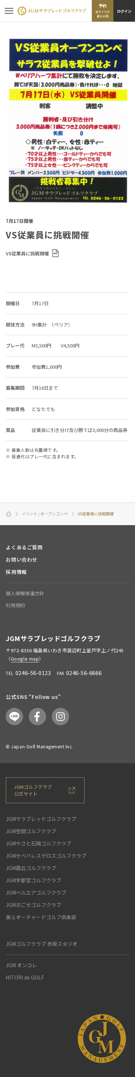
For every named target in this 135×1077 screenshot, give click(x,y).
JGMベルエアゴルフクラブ (36, 892)
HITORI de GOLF (25, 977)
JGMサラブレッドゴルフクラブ (41, 818)
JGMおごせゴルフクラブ (33, 904)
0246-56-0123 (33, 672)
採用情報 (16, 571)
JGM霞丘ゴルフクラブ (31, 867)
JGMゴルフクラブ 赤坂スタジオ (41, 943)
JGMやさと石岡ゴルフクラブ (38, 843)
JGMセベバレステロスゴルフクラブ (46, 855)
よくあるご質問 (24, 547)
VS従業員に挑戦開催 (27, 253)
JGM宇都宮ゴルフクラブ (33, 880)
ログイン (124, 11)
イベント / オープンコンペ (45, 514)
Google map (25, 658)
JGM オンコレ (21, 965)
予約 (102, 10)
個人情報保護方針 (25, 593)
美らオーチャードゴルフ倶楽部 (41, 917)
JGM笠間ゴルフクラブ (31, 831)
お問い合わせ (21, 559)
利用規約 (15, 605)
